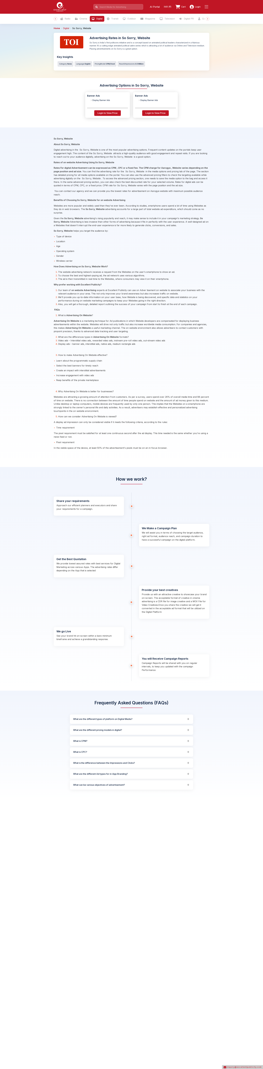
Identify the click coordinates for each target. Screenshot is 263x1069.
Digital (99, 18)
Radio (67, 18)
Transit (114, 18)
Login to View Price (108, 113)
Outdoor (131, 18)
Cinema (83, 18)
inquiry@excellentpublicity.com (244, 1067)
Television (169, 18)
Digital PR (188, 18)
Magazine (149, 18)
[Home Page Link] (60, 6)
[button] (207, 7)
